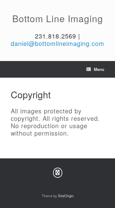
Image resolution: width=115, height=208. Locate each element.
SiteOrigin (66, 195)
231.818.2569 (55, 35)
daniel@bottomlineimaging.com (57, 43)
